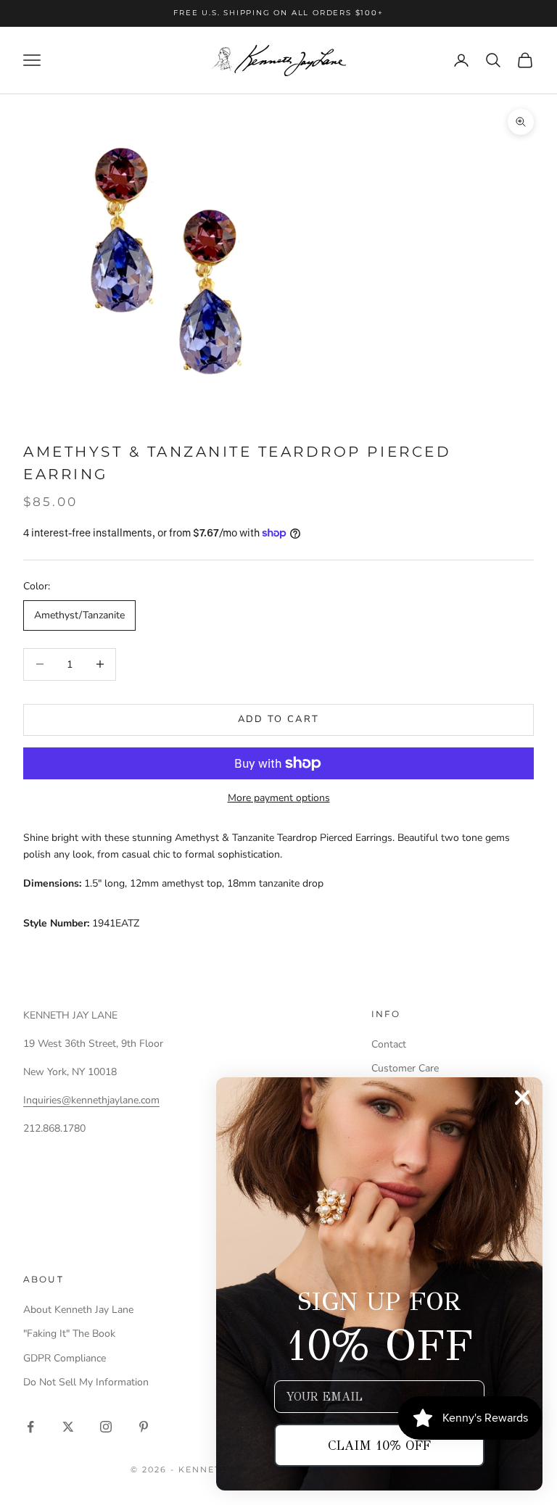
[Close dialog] (522, 1097)
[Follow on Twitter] (68, 1426)
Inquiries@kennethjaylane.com (91, 1100)
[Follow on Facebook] (30, 1426)
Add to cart (279, 719)
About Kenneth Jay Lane (78, 1310)
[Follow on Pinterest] (143, 1426)
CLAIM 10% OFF (379, 1446)
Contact (388, 1044)
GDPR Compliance (64, 1358)
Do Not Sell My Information (86, 1382)
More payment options (279, 798)
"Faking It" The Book (69, 1333)
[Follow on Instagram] (106, 1426)
